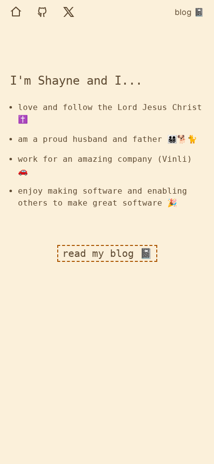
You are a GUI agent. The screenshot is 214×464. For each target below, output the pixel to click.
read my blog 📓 (107, 253)
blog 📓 (189, 12)
